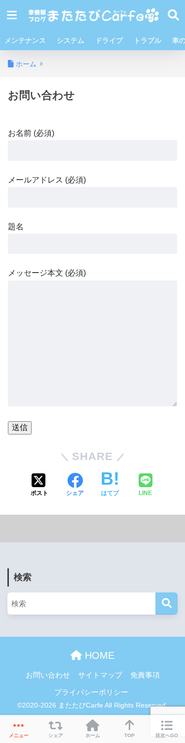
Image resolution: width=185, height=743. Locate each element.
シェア (55, 735)
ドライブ (109, 40)
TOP (129, 735)
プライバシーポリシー (91, 692)
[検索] (166, 603)
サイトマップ (100, 675)
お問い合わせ (48, 675)
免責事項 (145, 675)
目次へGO (166, 735)
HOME (98, 655)
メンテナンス (25, 40)
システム (70, 40)
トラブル (147, 40)
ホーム (92, 735)
